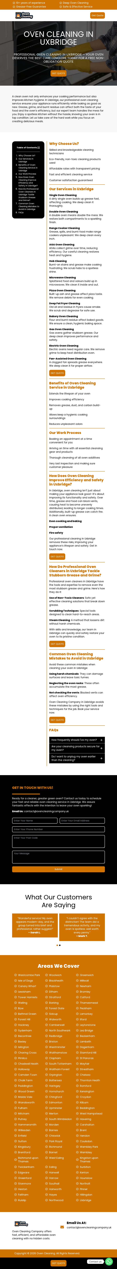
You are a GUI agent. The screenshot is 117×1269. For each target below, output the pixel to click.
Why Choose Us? (27, 155)
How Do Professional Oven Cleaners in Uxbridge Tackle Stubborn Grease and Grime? (29, 194)
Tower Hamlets (27, 997)
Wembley (86, 1152)
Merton (53, 1113)
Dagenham (87, 1047)
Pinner (84, 1189)
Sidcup (53, 1014)
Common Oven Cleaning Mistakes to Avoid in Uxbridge (29, 206)
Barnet (53, 1152)
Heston (22, 1189)
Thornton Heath (90, 1080)
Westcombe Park (29, 975)
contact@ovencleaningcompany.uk (46, 811)
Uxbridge (85, 1200)
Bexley (22, 1041)
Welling (22, 1003)
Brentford (24, 1152)
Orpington (55, 1075)
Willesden (24, 1130)
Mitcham (23, 1113)
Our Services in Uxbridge (26, 160)
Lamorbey (86, 1014)
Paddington (25, 1086)
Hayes (53, 1194)
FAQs (21, 212)
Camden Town (27, 1075)
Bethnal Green (27, 1014)
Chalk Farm (25, 1080)
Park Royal (55, 1141)
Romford (85, 1086)
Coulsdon (86, 1141)
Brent (83, 1130)
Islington (23, 1047)
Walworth (55, 1019)
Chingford (55, 1097)
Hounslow (86, 1178)
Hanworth (55, 1189)
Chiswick (54, 1135)
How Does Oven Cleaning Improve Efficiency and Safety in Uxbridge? (28, 181)
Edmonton (55, 1102)
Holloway (24, 1069)
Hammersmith (27, 1124)
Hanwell (54, 1172)
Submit (58, 869)
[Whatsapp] (109, 1261)
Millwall (84, 980)
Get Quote (97, 15)
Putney (22, 1119)
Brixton (53, 1041)
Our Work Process (27, 173)
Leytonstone (87, 1025)
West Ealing (56, 1158)
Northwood (56, 1200)
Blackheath (56, 980)
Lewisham (24, 991)
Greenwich (87, 975)
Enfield (22, 1135)
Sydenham (25, 1030)
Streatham (87, 1069)
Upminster (55, 1108)
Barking (53, 1003)
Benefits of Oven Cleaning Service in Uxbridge (28, 167)
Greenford (24, 1178)
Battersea (55, 1080)
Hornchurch (56, 1091)
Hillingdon (86, 1194)
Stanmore (24, 1183)
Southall (54, 1183)
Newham (85, 986)
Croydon (85, 1097)
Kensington (87, 1091)
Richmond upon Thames (28, 1159)
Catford (85, 997)
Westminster (57, 1047)
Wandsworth (26, 1102)
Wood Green (26, 1091)
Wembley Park (89, 1147)
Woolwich (55, 975)
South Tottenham (60, 1063)
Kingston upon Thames (89, 1159)
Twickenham (26, 1167)
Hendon (85, 1135)
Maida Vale (25, 1097)
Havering (85, 1119)
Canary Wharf (27, 986)
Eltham (53, 991)
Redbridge (55, 1036)
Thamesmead (89, 1003)
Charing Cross (27, 1052)
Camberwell (56, 1025)
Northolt (85, 1183)
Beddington (87, 1108)
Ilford (83, 1019)
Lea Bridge (86, 1030)
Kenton (84, 1172)
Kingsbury (24, 1147)
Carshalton (87, 1124)
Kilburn (84, 1102)
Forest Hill (24, 1019)
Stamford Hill (88, 1052)
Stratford (55, 997)
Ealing (53, 1167)
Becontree (24, 1036)
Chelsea (85, 1075)
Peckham (86, 1008)
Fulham (22, 1108)
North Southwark (59, 1030)
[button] (57, 945)
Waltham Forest (59, 1069)
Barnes (53, 1130)
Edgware (23, 1172)
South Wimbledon (60, 1119)
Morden (54, 1124)
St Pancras (87, 1058)
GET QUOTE (58, 73)
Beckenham (87, 1036)
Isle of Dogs (25, 980)
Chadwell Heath (28, 1063)
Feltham (23, 1194)
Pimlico (22, 1058)
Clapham (55, 1058)
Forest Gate (56, 1008)
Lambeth (85, 1041)
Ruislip (22, 1200)
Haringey (54, 1086)
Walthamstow (58, 1052)
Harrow (53, 1178)
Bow (21, 1008)
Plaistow (54, 986)
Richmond (55, 1147)
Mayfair (84, 1063)
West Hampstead (91, 1113)
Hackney (23, 1025)
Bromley (85, 991)
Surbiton (85, 1167)
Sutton (22, 1141)
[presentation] (58, 943)
